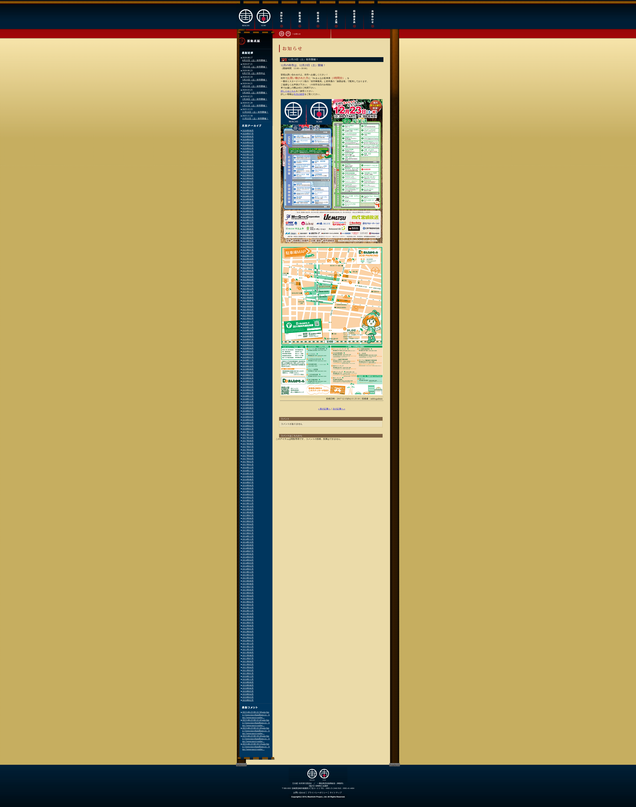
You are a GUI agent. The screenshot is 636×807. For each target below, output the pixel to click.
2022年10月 (248, 259)
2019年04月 (248, 384)
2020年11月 (248, 327)
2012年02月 (248, 637)
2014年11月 (248, 539)
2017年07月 (248, 446)
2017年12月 (248, 432)
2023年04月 (248, 244)
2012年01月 (248, 640)
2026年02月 (248, 148)
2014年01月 (248, 569)
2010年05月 (248, 691)
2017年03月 (248, 458)
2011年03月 (248, 670)
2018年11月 (248, 399)
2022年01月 (248, 285)
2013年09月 (248, 581)
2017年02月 (248, 461)
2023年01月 (248, 250)
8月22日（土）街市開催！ (254, 60)
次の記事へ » (339, 409)
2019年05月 (248, 381)
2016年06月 (248, 485)
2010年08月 (248, 685)
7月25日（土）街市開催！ (254, 67)
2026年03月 (248, 145)
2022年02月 (248, 282)
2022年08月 (248, 265)
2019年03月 (248, 387)
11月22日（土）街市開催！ (255, 118)
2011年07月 (248, 658)
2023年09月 (248, 229)
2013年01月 (248, 605)
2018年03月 (248, 423)
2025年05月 (248, 175)
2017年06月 (248, 449)
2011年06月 (248, 661)
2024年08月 (248, 199)
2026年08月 (248, 130)
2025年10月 (248, 160)
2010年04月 (248, 694)
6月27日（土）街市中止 (253, 73)
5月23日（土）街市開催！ (254, 80)
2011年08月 (248, 655)
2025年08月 (248, 166)
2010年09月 (248, 682)
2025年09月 (248, 163)
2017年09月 (248, 441)
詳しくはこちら (288, 91)
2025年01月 (248, 187)
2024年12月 (248, 190)
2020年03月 (248, 351)
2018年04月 (248, 420)
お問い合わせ (299, 792)
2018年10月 (248, 402)
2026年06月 (248, 136)
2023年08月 (248, 232)
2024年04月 (248, 211)
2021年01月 (248, 321)
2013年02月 (248, 602)
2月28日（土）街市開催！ (254, 99)
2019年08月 (248, 372)
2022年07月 (248, 268)
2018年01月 (248, 429)
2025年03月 (248, 181)
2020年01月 (248, 357)
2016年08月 (248, 479)
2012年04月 (248, 631)
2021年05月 (248, 309)
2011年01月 (248, 673)
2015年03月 (248, 527)
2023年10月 (248, 226)
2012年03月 (248, 634)
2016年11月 (248, 470)
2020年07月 (248, 339)
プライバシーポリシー (317, 792)
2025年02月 (248, 184)
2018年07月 (248, 411)
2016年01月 (248, 500)
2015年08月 (248, 512)
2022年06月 (248, 271)
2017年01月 (248, 464)
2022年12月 (248, 253)
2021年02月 (248, 318)
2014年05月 (248, 557)
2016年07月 (248, 482)
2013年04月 (248, 596)
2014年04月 (248, 560)
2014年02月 (248, 566)
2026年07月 (248, 133)
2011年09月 (248, 652)
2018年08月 (248, 408)
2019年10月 (248, 366)
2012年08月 (248, 619)
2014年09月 (248, 545)
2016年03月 (248, 494)
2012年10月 (248, 613)
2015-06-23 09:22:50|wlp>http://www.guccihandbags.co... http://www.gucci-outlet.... (256, 715)
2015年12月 (248, 503)
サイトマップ (336, 792)
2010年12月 (248, 676)
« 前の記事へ (324, 409)
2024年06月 (248, 205)
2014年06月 (248, 554)
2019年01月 (248, 393)
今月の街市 (299, 94)
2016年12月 (248, 467)
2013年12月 (248, 572)
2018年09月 (248, 405)
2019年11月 (248, 363)
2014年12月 (248, 536)
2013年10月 (248, 578)
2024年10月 (248, 196)
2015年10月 (248, 506)
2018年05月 (248, 417)
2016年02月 (248, 497)
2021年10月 (248, 294)
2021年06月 (248, 306)
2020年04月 (248, 348)
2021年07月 (248, 303)
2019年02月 (248, 390)
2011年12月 (248, 643)
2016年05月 (248, 488)
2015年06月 (248, 518)
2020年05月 (248, 345)
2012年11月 (248, 611)
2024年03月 (248, 214)
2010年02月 (248, 700)
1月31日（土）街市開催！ (254, 105)
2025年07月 (248, 169)
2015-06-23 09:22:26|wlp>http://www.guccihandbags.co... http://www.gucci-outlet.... (256, 731)
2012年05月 (248, 628)
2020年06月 (248, 342)
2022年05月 (248, 274)
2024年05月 (248, 208)
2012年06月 (248, 625)
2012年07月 (248, 622)
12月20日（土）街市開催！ (255, 112)
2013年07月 (248, 587)
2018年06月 (248, 414)
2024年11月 (248, 193)
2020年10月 (248, 330)
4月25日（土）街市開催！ (254, 86)
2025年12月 (248, 154)
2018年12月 (248, 396)
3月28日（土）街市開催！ (254, 92)
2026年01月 (248, 151)
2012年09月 (248, 616)
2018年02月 (248, 426)
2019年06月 (248, 378)
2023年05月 (248, 241)
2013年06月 (248, 590)
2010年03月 (248, 697)
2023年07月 (248, 235)
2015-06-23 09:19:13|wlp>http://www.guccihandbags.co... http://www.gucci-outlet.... (256, 747)
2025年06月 (248, 172)
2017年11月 (248, 435)
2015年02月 (248, 530)
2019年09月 (248, 369)
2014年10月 (248, 542)
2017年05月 (248, 452)
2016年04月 (248, 491)
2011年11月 (248, 646)
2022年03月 (248, 279)
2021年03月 (248, 315)
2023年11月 (248, 223)
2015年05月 (248, 521)
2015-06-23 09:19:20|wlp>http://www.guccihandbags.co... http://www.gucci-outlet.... (256, 739)
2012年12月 (248, 608)
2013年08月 (248, 584)
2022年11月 (248, 256)
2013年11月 (248, 575)
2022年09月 (248, 262)
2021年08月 (248, 300)
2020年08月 (248, 336)
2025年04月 (248, 178)
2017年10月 (248, 438)
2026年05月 (248, 139)
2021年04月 (248, 312)
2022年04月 (248, 277)
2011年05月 (248, 664)
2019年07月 (248, 375)
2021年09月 (248, 297)
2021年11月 (248, 291)
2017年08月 (248, 444)
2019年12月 (248, 360)
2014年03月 (248, 563)
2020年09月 (248, 333)
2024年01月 (248, 217)
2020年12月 (248, 324)
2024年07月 (248, 202)
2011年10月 (248, 649)
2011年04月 (248, 667)
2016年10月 (248, 473)
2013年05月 (248, 593)
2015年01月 (248, 533)
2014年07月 (248, 551)
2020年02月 (248, 354)
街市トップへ (285, 33)
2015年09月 (248, 509)
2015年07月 (248, 515)
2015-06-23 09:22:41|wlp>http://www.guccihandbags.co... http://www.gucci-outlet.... (256, 723)
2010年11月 (248, 679)
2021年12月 (248, 288)
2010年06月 (248, 688)
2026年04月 (248, 142)
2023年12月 (248, 220)
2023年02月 (248, 247)
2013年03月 (248, 599)
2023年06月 (248, 238)
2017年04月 (248, 455)
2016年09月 (248, 476)
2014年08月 (248, 548)
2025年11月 (248, 157)
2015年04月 (248, 524)
